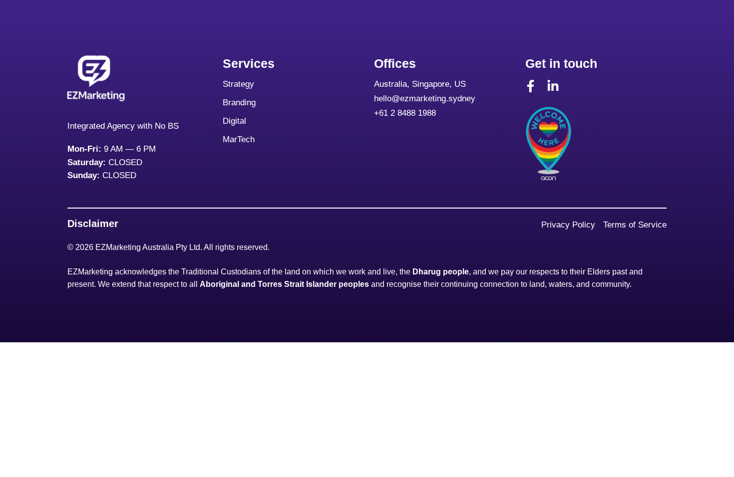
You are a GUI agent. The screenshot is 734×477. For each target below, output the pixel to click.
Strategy (238, 84)
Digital (236, 121)
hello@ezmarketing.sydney (424, 98)
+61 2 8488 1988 (405, 113)
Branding (240, 102)
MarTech (239, 139)
